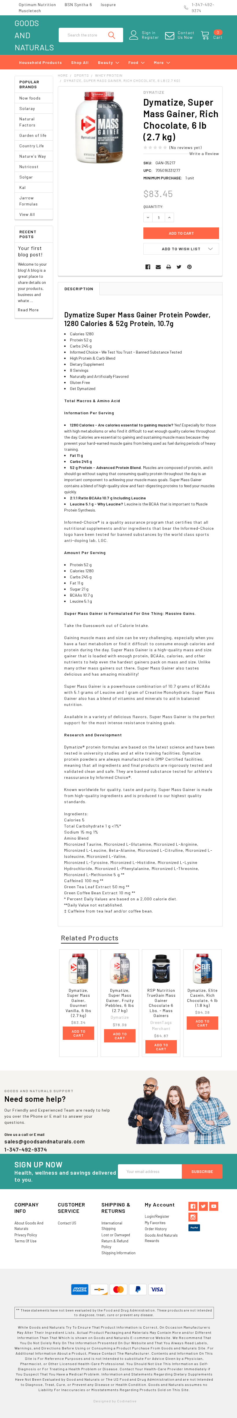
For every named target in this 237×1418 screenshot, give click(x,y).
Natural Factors (27, 121)
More (159, 62)
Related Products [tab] (89, 937)
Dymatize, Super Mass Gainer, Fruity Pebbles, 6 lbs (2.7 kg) (119, 1000)
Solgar (26, 176)
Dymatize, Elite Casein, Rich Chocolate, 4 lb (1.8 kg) (202, 998)
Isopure (108, 4)
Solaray (27, 108)
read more (28, 309)
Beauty (106, 62)
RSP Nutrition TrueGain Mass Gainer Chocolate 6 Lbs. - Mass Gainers (161, 1003)
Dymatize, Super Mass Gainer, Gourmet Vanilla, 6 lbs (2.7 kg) (78, 1003)
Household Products (40, 62)
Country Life (31, 145)
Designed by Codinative (115, 1401)
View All (27, 214)
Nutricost (29, 166)
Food (134, 62)
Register (150, 37)
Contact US (67, 1223)
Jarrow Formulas (28, 200)
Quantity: (153, 206)
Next (216, 938)
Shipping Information (118, 1252)
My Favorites (155, 1222)
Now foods (30, 97)
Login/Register (157, 1216)
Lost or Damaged (115, 1235)
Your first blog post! (30, 251)
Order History (156, 1228)
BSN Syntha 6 (78, 4)
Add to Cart (79, 1033)
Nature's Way (32, 156)
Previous (205, 938)
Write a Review (204, 153)
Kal (22, 187)
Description (78, 288)
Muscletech (30, 10)
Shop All (80, 62)
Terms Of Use (25, 1241)
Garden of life (33, 135)
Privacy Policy (25, 1235)
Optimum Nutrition (37, 4)
